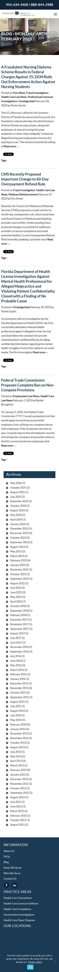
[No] (55, 961)
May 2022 (16, 597)
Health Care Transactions (18, 898)
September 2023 (19, 542)
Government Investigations (19, 914)
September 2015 (19, 697)
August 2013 (17, 747)
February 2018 (18, 615)
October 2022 (18, 574)
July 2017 (15, 638)
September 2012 (19, 793)
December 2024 (19, 501)
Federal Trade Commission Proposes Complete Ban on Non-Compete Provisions (28, 385)
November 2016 (19, 647)
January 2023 (18, 565)
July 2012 (15, 802)
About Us (9, 851)
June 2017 (16, 642)
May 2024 (16, 515)
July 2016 (15, 656)
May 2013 (16, 756)
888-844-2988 (42, 5)
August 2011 (17, 824)
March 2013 (17, 765)
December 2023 (19, 528)
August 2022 (17, 583)
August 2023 (17, 547)
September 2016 (19, 651)
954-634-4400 (17, 5)
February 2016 (18, 674)
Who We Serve (12, 873)
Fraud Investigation (37, 93)
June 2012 (16, 806)
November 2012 (19, 784)
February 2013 (18, 770)
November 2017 (19, 624)
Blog (6, 862)
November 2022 (19, 569)
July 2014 (15, 715)
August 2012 (17, 797)
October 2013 (18, 742)
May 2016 (16, 665)
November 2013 (19, 738)
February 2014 (18, 724)
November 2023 (19, 533)
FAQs (7, 856)
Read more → (11, 146)
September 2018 (19, 610)
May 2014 (16, 720)
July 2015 (15, 706)
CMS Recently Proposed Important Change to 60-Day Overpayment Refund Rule (25, 179)
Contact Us (10, 878)
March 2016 (17, 670)
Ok (30, 967)
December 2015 (19, 683)
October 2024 (18, 506)
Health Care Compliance (17, 909)
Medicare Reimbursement (23, 194)
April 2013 (16, 761)
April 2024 (16, 519)
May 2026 (16, 483)
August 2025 (17, 492)
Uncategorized (26, 101)
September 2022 (19, 579)
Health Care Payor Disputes (19, 920)
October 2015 (18, 692)
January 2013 (18, 774)
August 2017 (17, 633)
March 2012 (17, 811)
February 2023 (18, 560)
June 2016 (16, 661)
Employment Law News (26, 396)
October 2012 (18, 788)
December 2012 (19, 779)
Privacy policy (35, 962)
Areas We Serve (12, 867)
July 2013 (15, 752)
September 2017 (19, 629)
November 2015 (19, 688)
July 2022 (15, 588)
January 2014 (18, 729)
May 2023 (16, 551)
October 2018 (18, 606)
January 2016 (18, 679)
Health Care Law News (14, 97)
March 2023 (17, 556)
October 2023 (18, 537)
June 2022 (16, 592)
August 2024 (17, 510)
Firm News (19, 93)
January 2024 (18, 524)
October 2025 (18, 487)
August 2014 (17, 711)
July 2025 (15, 497)
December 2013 (19, 733)
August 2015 (17, 702)
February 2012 (18, 815)
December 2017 (19, 619)
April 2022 (16, 601)
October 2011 (18, 820)
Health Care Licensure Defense (21, 903)
